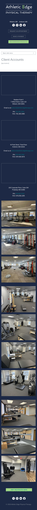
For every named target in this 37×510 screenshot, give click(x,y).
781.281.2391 (20, 112)
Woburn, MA (14, 22)
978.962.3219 (20, 193)
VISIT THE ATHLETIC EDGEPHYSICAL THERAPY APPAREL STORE (19, 490)
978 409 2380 (20, 154)
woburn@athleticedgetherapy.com (22, 108)
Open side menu (8, 53)
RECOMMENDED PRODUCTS (18, 41)
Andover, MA (23, 22)
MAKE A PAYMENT (18, 36)
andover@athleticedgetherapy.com (22, 151)
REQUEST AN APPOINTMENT (18, 31)
